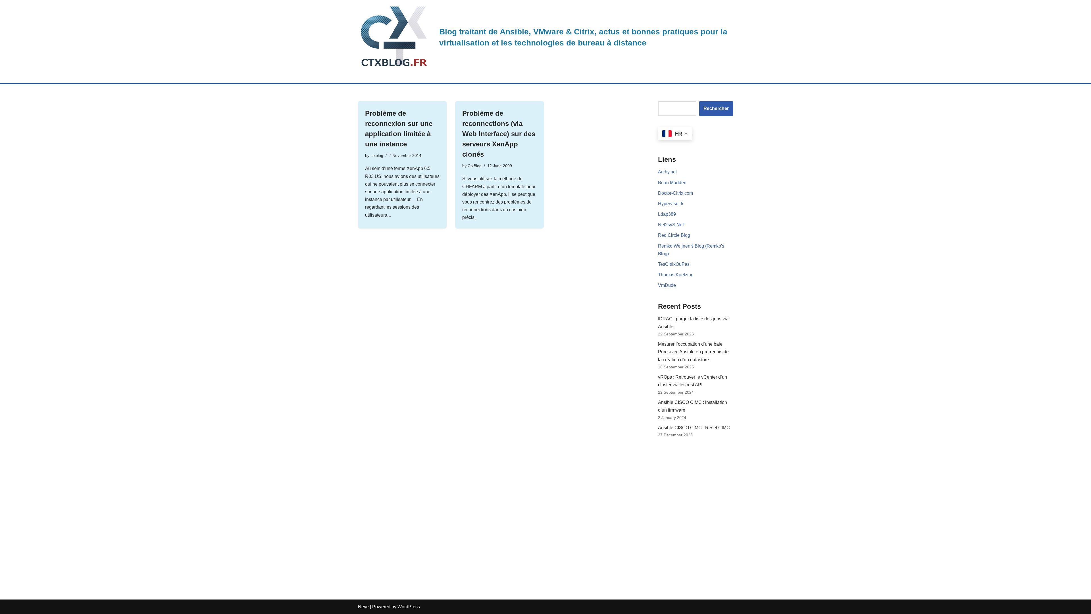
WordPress (408, 606)
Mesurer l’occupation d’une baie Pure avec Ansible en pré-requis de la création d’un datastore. (693, 352)
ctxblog (376, 155)
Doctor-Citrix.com (675, 193)
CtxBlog (475, 165)
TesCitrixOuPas (674, 264)
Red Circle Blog (674, 235)
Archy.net (667, 171)
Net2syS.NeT (671, 224)
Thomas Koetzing (676, 274)
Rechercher (716, 108)
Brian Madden (672, 182)
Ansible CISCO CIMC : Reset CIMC (694, 427)
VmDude (667, 285)
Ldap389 (667, 214)
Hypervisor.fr (670, 203)
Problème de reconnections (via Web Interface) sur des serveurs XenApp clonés (498, 133)
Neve (363, 606)
